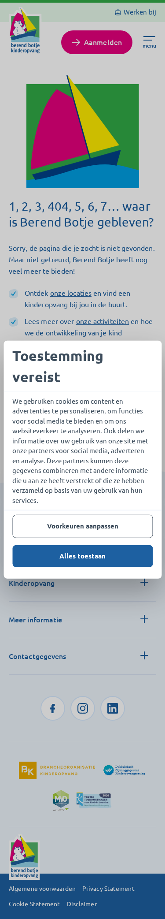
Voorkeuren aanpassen (82, 526)
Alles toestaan (82, 555)
